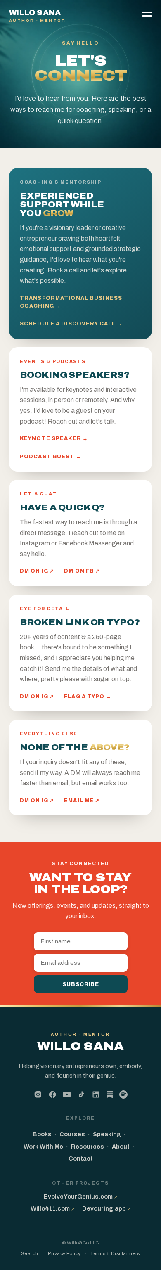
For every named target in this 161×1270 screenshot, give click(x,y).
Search (29, 1253)
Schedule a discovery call (71, 324)
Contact (81, 1158)
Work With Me (43, 1146)
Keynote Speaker (54, 438)
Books (42, 1134)
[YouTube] (67, 1094)
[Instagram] (38, 1094)
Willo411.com (53, 1208)
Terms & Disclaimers (115, 1253)
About (121, 1146)
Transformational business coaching (71, 302)
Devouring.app (106, 1208)
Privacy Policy (64, 1253)
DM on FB (82, 571)
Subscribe (80, 984)
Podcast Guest (50, 457)
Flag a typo (87, 696)
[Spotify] (123, 1094)
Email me (81, 800)
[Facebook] (52, 1094)
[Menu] (148, 16)
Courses (72, 1134)
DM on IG (37, 571)
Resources (87, 1146)
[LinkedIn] (96, 1094)
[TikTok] (81, 1094)
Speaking (107, 1134)
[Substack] (109, 1095)
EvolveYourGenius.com (81, 1196)
